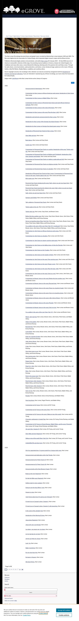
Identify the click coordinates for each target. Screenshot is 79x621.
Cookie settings (43, 613)
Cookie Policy (27, 615)
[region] (39, 612)
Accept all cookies (64, 610)
